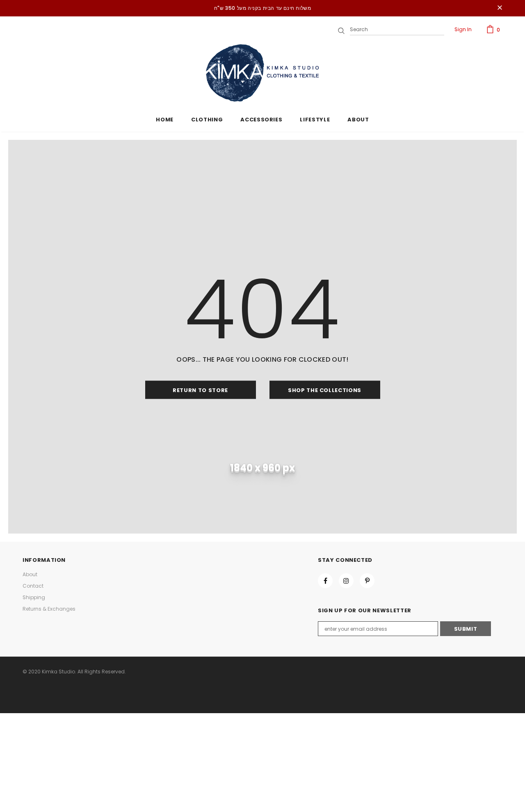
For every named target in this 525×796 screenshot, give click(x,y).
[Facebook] (325, 580)
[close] (499, 8)
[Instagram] (346, 580)
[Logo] (262, 73)
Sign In (463, 29)
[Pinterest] (367, 580)
